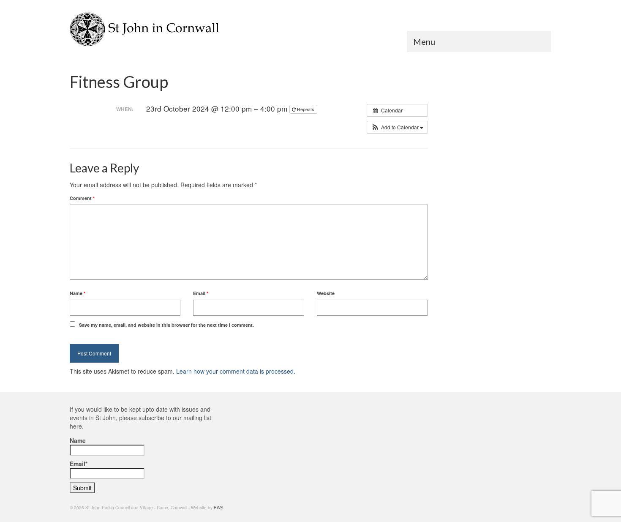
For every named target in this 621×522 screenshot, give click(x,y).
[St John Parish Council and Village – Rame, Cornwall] (146, 29)
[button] (397, 127)
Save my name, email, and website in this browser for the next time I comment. (166, 325)
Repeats (306, 109)
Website (326, 293)
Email (200, 293)
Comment (82, 198)
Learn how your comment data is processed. (235, 371)
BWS (218, 508)
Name (77, 293)
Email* (78, 463)
